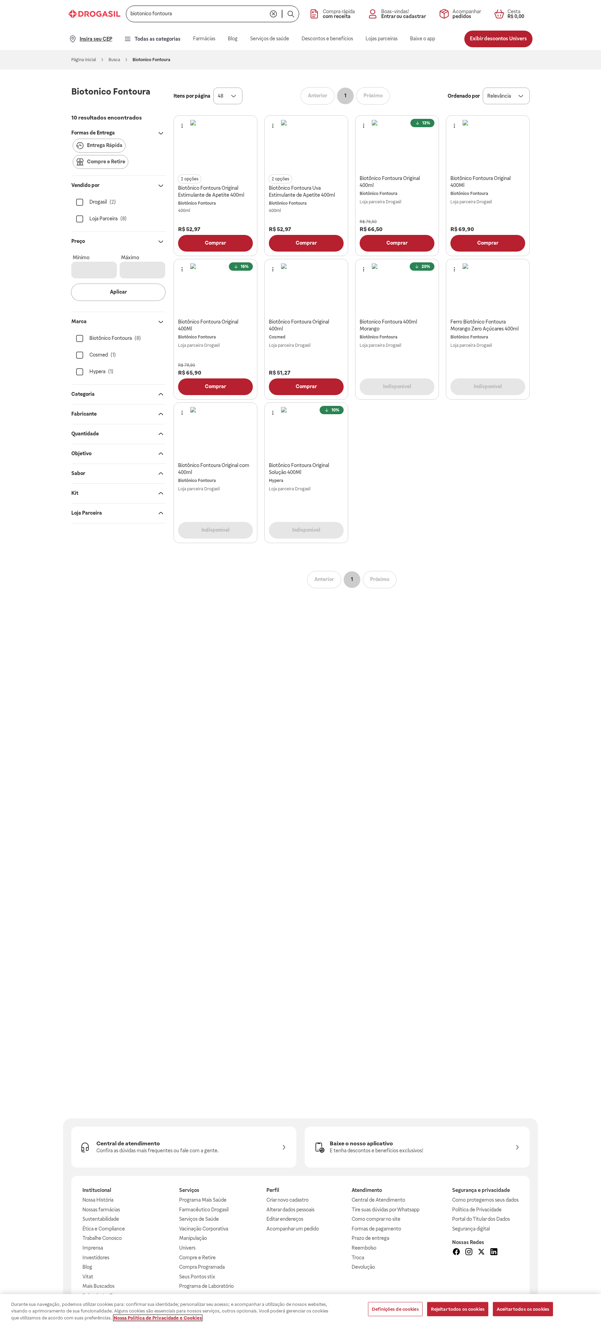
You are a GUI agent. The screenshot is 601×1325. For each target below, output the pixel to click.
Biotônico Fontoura (197, 203)
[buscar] (291, 14)
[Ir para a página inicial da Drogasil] (94, 14)
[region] (300, 1309)
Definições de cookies (395, 1308)
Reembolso (364, 1248)
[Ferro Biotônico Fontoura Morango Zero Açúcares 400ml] (488, 288)
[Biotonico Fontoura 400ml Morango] (397, 288)
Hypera (276, 480)
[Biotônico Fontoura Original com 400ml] (215, 432)
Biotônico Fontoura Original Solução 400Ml (299, 469)
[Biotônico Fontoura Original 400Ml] (488, 145)
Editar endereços (284, 1219)
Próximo (373, 95)
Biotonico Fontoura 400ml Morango (388, 325)
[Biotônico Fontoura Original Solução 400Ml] (306, 432)
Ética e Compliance (103, 1229)
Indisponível (397, 386)
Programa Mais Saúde (202, 1200)
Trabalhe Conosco (102, 1238)
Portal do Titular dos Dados (481, 1219)
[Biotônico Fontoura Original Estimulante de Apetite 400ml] (215, 145)
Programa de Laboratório (206, 1286)
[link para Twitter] (481, 1253)
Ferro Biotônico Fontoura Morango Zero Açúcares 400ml (484, 325)
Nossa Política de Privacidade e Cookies (158, 1317)
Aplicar (118, 292)
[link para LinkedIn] (494, 1253)
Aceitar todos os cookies (523, 1308)
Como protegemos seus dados (485, 1200)
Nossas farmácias (101, 1209)
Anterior (317, 95)
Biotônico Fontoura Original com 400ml (213, 469)
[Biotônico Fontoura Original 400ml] (397, 145)
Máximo (130, 257)
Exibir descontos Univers (498, 38)
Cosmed (277, 337)
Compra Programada (202, 1267)
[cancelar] (273, 14)
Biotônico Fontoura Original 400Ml (480, 181)
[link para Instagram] (469, 1253)
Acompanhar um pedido (292, 1229)
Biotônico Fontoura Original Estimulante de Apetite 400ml (211, 191)
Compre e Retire (197, 1257)
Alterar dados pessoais (290, 1209)
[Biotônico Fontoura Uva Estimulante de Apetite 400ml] (306, 145)
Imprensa (92, 1248)
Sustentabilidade (100, 1219)
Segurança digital (471, 1229)
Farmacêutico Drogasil (204, 1209)
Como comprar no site (376, 1219)
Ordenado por (464, 95)
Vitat (87, 1276)
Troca (358, 1257)
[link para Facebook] (456, 1253)
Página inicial (83, 59)
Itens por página (192, 95)
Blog (87, 1267)
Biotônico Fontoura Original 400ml (390, 181)
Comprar (215, 243)
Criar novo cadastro (287, 1200)
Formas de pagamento (376, 1229)
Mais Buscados (98, 1286)
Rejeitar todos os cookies (457, 1308)
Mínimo (81, 257)
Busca (114, 59)
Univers (187, 1248)
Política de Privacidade (477, 1209)
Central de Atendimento (378, 1200)
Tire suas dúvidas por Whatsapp (385, 1209)
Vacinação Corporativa (203, 1229)
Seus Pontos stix (197, 1276)
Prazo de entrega (370, 1238)
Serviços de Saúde (199, 1219)
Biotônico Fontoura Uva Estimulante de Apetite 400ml (302, 191)
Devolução (363, 1267)
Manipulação (193, 1238)
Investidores (95, 1257)
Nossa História (97, 1200)
